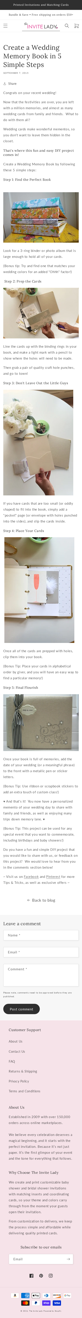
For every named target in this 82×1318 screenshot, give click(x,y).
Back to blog (43, 900)
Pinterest (53, 877)
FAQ (12, 1061)
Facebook (31, 877)
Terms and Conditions (24, 1091)
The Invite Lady (36, 1311)
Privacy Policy (19, 1081)
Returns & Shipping (23, 1071)
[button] (5, 26)
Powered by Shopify (52, 1311)
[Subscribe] (68, 1259)
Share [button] (12, 83)
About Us (16, 1041)
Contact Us (17, 1051)
